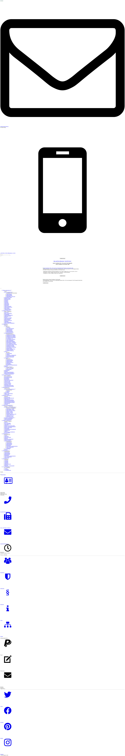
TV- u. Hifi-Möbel (7, 448)
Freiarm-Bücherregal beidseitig (9, 386)
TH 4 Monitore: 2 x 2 (9, 338)
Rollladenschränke (9, 361)
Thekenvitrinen (6, 303)
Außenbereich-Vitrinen (7, 309)
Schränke (6, 357)
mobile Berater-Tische (7, 318)
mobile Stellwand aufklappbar (9, 399)
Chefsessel (8, 354)
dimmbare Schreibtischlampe (10, 348)
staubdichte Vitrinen (7, 298)
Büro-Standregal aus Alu (8, 377)
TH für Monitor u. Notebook (10, 339)
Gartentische (6, 460)
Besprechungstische (9, 329)
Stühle (5, 351)
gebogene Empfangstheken (8, 418)
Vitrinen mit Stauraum (7, 306)
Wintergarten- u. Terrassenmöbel (9, 465)
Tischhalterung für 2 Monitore (10, 335)
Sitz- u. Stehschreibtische (10, 328)
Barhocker (6, 422)
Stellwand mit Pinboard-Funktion (9, 402)
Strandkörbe (6, 464)
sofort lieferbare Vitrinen (8, 297)
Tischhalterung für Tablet (10, 345)
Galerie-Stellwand (7, 403)
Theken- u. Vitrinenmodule (8, 393)
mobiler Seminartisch (9, 331)
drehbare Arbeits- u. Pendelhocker (9, 431)
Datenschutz (2, 588)
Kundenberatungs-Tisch (10, 416)
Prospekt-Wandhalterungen (8, 315)
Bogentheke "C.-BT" (9, 413)
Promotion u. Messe (6, 310)
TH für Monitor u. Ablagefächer (11, 342)
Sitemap (1, 636)
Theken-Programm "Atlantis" (10, 410)
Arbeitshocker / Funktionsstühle (11, 355)
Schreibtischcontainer (8, 366)
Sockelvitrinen (6, 305)
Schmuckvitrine (6, 394)
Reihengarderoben (9, 444)
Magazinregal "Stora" (7, 384)
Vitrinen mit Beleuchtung (8, 307)
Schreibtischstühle (9, 353)
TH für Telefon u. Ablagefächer (11, 347)
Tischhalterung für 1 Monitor (10, 334)
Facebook (1, 722)
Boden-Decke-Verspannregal (8, 380)
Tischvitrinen (6, 302)
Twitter (1, 706)
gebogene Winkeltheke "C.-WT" (11, 414)
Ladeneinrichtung (5, 387)
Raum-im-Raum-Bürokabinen (9, 372)
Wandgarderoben (9, 442)
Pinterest (1, 738)
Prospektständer (6, 314)
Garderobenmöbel (5, 450)
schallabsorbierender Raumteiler (9, 400)
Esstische (5, 435)
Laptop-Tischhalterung (9, 340)
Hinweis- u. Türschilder (8, 317)
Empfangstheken (6, 370)
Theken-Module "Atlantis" (10, 408)
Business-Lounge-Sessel (8, 320)
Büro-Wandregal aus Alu (8, 376)
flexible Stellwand (7, 397)
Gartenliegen (6, 463)
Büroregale (6, 365)
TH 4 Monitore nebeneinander (11, 337)
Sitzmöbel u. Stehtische (6, 420)
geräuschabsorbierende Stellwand (9, 401)
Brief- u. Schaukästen (8, 292)
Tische (5, 325)
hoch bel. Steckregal (7, 382)
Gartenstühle (6, 461)
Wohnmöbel (4, 433)
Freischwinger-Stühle (7, 437)
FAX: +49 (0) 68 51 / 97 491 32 (5, 527)
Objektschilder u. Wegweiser (10, 296)
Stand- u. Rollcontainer (9, 368)
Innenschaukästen (9, 293)
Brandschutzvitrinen (7, 299)
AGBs (1, 620)
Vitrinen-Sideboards (7, 308)
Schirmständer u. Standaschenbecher (12, 446)
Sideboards (6, 438)
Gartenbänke (6, 462)
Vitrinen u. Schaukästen (6, 290)
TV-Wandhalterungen (7, 470)
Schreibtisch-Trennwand (10, 350)
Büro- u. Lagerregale (6, 374)
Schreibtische (8, 327)
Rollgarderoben (8, 445)
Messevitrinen (6, 312)
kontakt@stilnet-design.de (4, 543)
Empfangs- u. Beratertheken (7, 405)
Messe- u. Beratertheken (8, 313)
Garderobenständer (9, 443)
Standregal (8, 391)
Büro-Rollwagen (8, 369)
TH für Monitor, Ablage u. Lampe (11, 344)
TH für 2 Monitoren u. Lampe (11, 343)
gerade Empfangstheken (8, 419)
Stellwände (6, 316)
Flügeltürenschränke (9, 359)
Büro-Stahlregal (6, 378)
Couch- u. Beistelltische (10, 447)
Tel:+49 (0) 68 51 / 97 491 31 (5, 511)
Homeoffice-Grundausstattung (9, 373)
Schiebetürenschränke (9, 360)
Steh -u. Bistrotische (7, 423)
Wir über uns (2, 572)
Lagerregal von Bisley (7, 383)
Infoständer (6, 404)
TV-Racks (5, 468)
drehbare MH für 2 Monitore (10, 341)
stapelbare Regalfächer (9, 362)
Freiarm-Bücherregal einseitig (8, 385)
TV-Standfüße (6, 469)
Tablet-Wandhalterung (7, 322)
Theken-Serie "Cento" (9, 415)
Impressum (2, 604)
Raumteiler (6, 371)
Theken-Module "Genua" (10, 409)
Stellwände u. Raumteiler (6, 395)
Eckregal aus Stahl (7, 381)
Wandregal (8, 390)
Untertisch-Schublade (9, 349)
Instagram (1, 754)
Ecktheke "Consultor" (9, 412)
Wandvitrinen (6, 301)
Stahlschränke (8, 363)
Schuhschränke (6, 457)
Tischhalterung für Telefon (10, 346)
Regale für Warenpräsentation (9, 389)
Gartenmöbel (5, 458)
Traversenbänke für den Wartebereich (10, 429)
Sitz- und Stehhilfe (7, 432)
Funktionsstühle (6, 428)
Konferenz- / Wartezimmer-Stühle (9, 425)
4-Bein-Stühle (6, 424)
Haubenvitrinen (6, 304)
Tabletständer (6, 321)
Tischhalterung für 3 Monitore (10, 336)
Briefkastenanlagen (9, 295)
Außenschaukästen (9, 294)
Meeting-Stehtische (7, 319)
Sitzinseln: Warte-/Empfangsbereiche (10, 426)
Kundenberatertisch (9, 330)
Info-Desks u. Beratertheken (9, 417)
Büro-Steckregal (6, 379)
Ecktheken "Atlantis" (9, 411)
